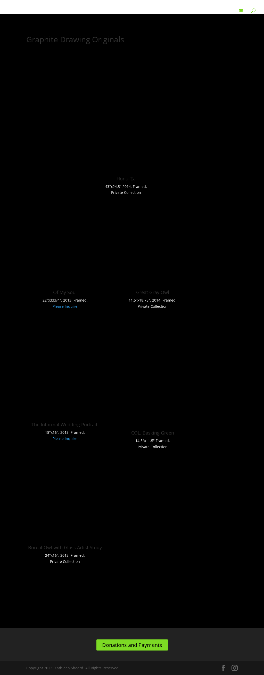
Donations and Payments (132, 644)
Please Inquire (65, 306)
